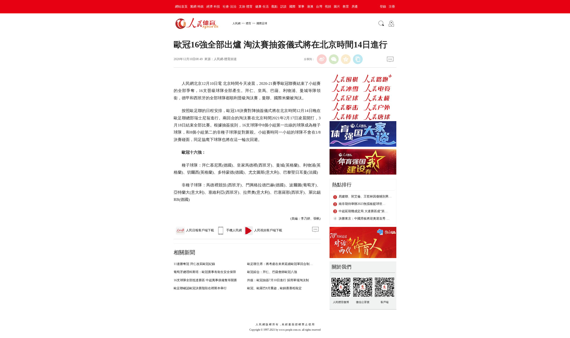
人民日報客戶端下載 (200, 230)
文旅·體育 (245, 6)
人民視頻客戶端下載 (268, 230)
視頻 (328, 6)
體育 (248, 23)
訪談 (283, 6)
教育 (346, 6)
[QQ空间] (346, 59)
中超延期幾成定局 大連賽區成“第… (363, 211)
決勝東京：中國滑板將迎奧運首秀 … (364, 218)
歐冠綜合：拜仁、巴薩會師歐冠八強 (272, 272)
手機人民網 (234, 230)
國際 (292, 6)
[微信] (334, 59)
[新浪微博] (322, 59)
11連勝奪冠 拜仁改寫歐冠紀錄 (194, 264)
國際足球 (261, 23)
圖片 (337, 6)
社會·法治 (229, 6)
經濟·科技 (213, 6)
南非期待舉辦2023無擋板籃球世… (362, 204)
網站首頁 (181, 6)
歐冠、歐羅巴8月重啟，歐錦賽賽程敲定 (274, 288)
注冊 (392, 6)
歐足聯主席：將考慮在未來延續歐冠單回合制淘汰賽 (283, 264)
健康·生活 (262, 6)
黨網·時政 (197, 6)
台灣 (319, 6)
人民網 (236, 23)
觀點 (274, 6)
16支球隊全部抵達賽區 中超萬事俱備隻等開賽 (205, 280)
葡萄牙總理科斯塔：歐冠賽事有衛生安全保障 (205, 272)
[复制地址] (358, 59)
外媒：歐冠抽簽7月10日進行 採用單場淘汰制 (278, 280)
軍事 (301, 6)
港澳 (310, 6)
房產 (355, 6)
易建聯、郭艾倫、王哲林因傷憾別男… (365, 196)
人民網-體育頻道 (225, 59)
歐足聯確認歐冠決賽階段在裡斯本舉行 (200, 288)
